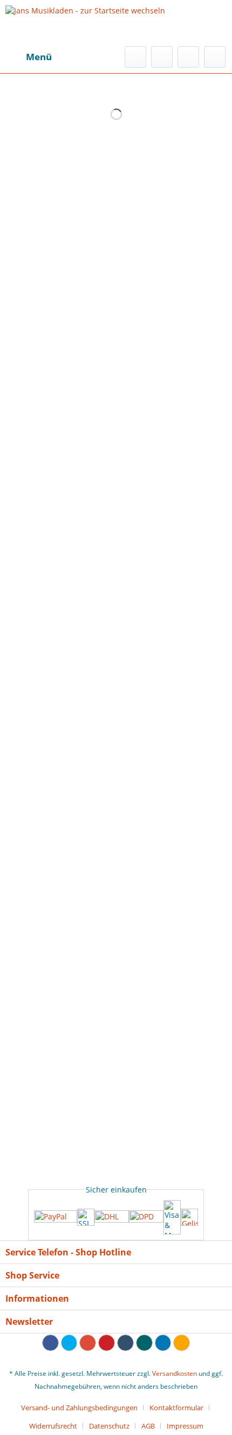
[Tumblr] (125, 1343)
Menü (39, 57)
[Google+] (87, 1343)
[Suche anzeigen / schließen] (135, 57)
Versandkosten (174, 1373)
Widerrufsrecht (53, 1426)
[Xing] (144, 1343)
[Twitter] (69, 1343)
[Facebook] (50, 1343)
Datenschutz (109, 1426)
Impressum (185, 1426)
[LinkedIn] (163, 1343)
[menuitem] (28, 57)
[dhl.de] (111, 1217)
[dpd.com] (146, 1217)
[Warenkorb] (215, 57)
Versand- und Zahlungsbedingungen (79, 1407)
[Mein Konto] (188, 57)
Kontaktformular (176, 1407)
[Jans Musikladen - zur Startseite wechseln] (85, 23)
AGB (148, 1426)
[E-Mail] (181, 1343)
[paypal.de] (55, 1217)
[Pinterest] (106, 1343)
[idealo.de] (189, 1217)
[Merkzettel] (162, 57)
